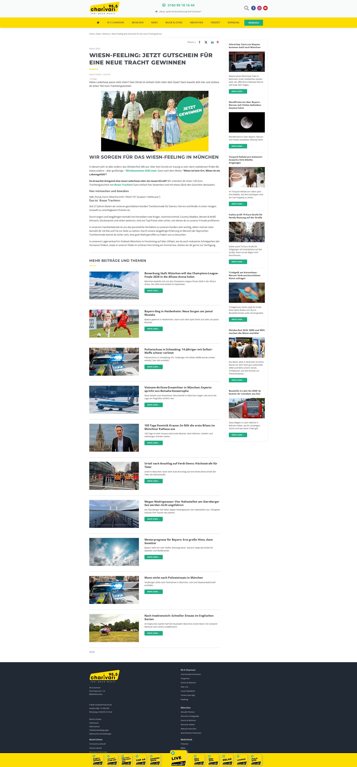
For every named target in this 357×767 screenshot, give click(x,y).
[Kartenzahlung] (247, 283)
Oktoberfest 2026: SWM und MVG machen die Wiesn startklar (247, 331)
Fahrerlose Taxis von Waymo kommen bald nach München (244, 46)
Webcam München (188, 728)
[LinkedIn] (212, 42)
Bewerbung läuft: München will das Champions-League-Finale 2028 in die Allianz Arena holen (181, 275)
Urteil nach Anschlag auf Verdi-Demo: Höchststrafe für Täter (180, 465)
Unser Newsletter (188, 691)
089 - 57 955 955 (102, 708)
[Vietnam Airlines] (114, 387)
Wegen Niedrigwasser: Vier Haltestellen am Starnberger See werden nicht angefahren (181, 503)
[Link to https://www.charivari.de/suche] (246, 8)
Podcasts (184, 744)
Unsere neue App (188, 695)
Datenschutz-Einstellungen (100, 733)
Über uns (184, 687)
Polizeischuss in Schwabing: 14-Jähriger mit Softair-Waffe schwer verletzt (178, 351)
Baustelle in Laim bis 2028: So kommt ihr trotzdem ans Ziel (245, 392)
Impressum (94, 723)
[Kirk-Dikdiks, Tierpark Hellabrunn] (247, 168)
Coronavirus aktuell (97, 744)
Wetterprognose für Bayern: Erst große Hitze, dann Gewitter (178, 541)
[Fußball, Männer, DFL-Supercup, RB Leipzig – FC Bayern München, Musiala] (114, 310)
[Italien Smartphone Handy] (247, 223)
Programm (185, 678)
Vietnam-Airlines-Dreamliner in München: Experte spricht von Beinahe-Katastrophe (178, 389)
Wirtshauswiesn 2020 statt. (141, 170)
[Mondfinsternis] (247, 113)
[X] (205, 42)
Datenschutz (94, 726)
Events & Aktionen (188, 682)
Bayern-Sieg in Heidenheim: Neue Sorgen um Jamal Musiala (178, 313)
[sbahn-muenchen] (247, 399)
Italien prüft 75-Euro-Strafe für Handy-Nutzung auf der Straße (245, 216)
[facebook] (253, 8)
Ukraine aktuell (95, 748)
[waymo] (247, 52)
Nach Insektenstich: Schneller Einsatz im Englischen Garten (179, 617)
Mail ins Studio (95, 719)
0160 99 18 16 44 (105, 712)
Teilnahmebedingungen (99, 730)
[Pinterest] (217, 42)
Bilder (183, 748)
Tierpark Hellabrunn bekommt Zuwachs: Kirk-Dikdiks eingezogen (245, 159)
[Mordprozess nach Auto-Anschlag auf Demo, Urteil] (114, 463)
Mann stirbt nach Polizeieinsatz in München (173, 577)
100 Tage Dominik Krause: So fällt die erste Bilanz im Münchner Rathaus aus (179, 427)
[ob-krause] (114, 425)
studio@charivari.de (103, 704)
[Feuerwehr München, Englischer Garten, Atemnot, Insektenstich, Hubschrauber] (114, 615)
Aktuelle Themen (188, 712)
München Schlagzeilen (190, 716)
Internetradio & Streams (191, 674)
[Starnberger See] (114, 501)
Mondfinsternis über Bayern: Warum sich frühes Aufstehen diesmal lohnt (245, 105)
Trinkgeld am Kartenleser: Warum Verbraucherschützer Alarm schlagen (244, 275)
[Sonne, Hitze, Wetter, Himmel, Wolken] (114, 539)
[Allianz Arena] (114, 272)
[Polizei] (114, 349)
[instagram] (259, 8)
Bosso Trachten (123, 184)
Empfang (184, 699)
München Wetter (188, 724)
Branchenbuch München (191, 733)
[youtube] (265, 8)
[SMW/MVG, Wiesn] (247, 338)
